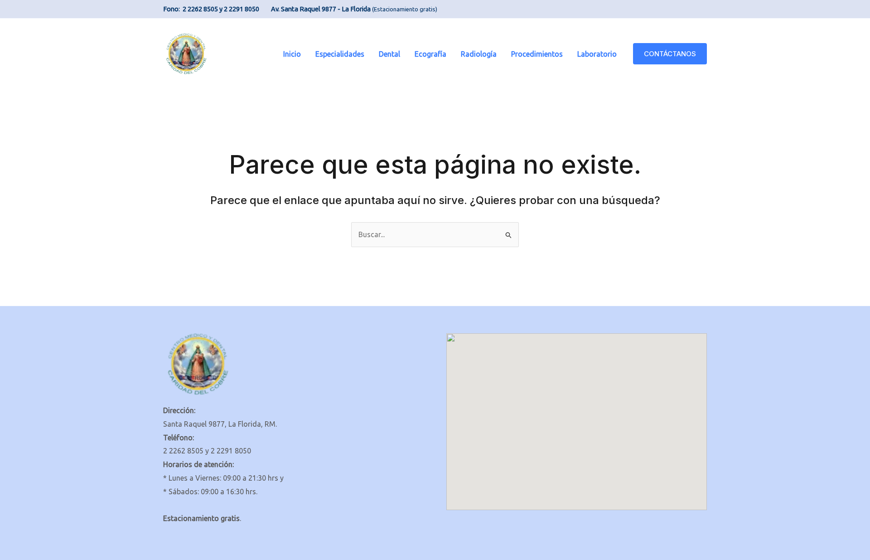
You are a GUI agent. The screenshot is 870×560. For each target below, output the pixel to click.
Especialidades (339, 54)
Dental (389, 54)
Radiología (479, 54)
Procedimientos (537, 54)
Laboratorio (597, 54)
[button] (670, 53)
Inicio (292, 54)
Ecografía (430, 54)
